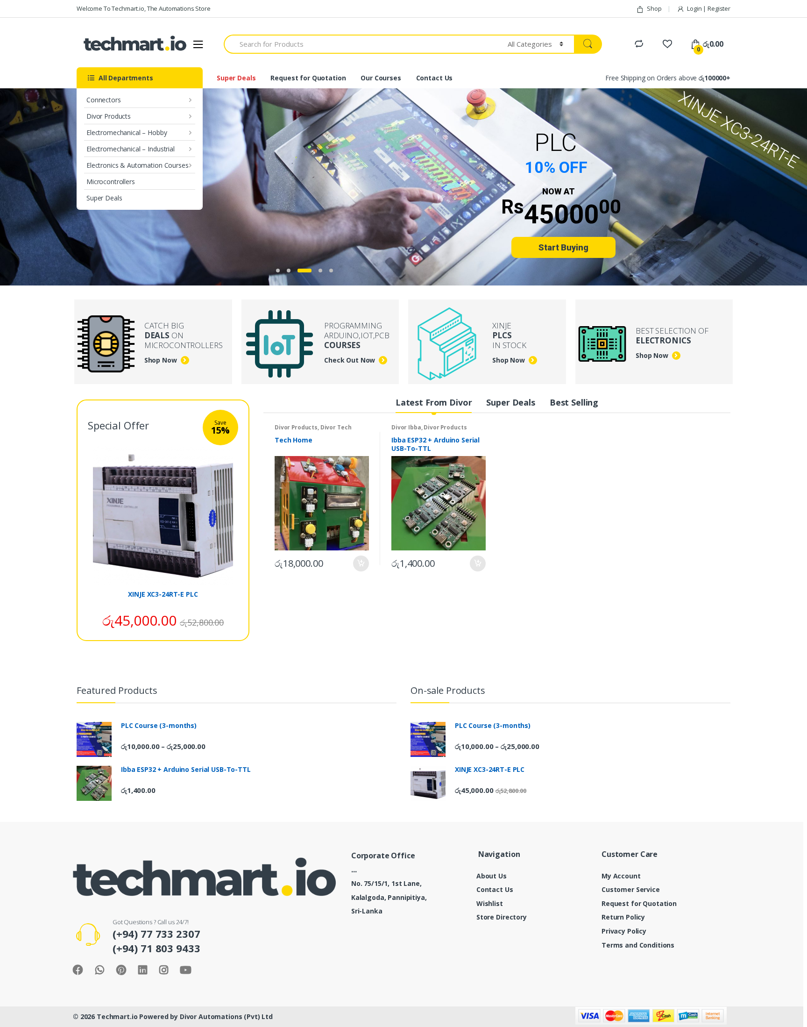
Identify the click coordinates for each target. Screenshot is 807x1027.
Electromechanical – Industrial (130, 148)
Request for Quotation (308, 77)
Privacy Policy (624, 931)
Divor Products (108, 116)
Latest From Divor (434, 402)
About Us (491, 875)
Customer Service (631, 889)
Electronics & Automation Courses (137, 165)
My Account (621, 875)
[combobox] (360, 44)
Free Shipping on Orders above (667, 77)
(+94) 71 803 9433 (156, 948)
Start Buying (563, 247)
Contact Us (434, 77)
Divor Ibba (406, 427)
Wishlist (489, 903)
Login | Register (708, 8)
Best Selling (574, 402)
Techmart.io (117, 1016)
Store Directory (501, 917)
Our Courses (381, 77)
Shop (654, 8)
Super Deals (104, 197)
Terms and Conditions (638, 945)
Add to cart (360, 563)
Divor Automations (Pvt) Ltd (226, 1016)
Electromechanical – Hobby (126, 132)
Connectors (103, 99)
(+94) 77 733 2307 (156, 934)
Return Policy (623, 917)
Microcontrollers (110, 181)
